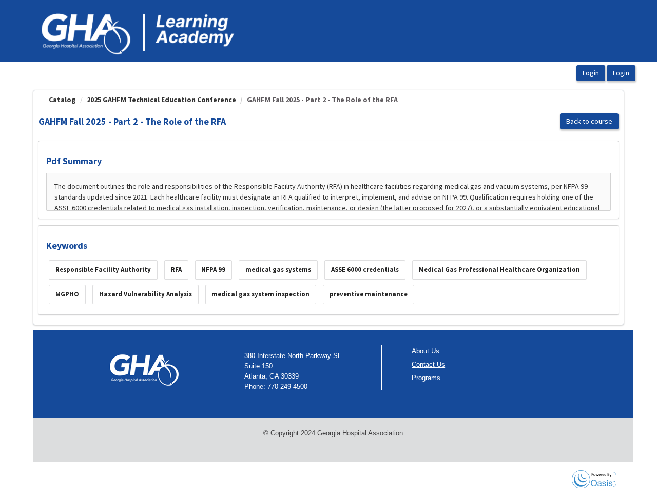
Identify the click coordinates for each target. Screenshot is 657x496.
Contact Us (428, 364)
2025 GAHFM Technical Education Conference (161, 99)
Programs (426, 378)
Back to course (589, 121)
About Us (425, 351)
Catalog (62, 99)
